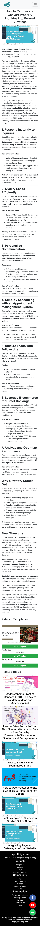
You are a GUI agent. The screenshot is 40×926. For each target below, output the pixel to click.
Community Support (20, 886)
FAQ (20, 905)
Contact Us (20, 903)
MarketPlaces (20, 881)
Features (20, 870)
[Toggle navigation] (35, 4)
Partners (20, 884)
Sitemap (20, 900)
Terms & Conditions (20, 895)
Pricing (20, 867)
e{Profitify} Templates (22, 917)
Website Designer (20, 872)
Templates (20, 865)
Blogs (20, 879)
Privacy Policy (20, 898)
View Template (20, 646)
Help (20, 889)
